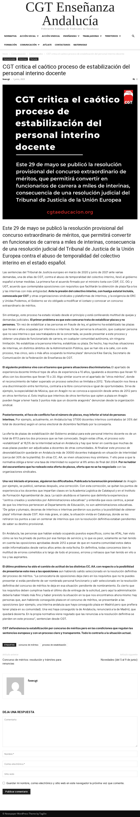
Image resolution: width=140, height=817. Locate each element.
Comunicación (28, 44)
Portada (33, 59)
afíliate (47, 44)
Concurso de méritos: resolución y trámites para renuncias (32, 661)
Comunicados (36, 53)
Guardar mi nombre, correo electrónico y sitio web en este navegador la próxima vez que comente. (65, 783)
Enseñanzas (70, 36)
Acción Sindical (51, 36)
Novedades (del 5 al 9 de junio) (119, 659)
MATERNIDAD (80, 44)
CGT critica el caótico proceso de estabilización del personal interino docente (66, 70)
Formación (10, 44)
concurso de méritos (28, 644)
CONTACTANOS (62, 44)
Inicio (5, 53)
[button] (133, 36)
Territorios (111, 36)
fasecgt (6, 79)
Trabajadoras (91, 36)
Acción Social (28, 36)
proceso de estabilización (54, 644)
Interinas (23, 59)
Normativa (10, 36)
